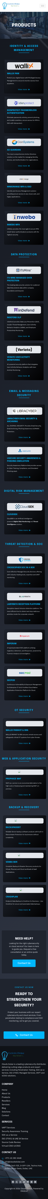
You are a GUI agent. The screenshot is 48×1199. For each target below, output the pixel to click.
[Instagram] (20, 1181)
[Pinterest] (31, 1181)
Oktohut (24, 1191)
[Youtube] (35, 1181)
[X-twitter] (16, 1181)
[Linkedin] (27, 1181)
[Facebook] (12, 1181)
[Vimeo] (24, 1181)
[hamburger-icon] (42, 6)
